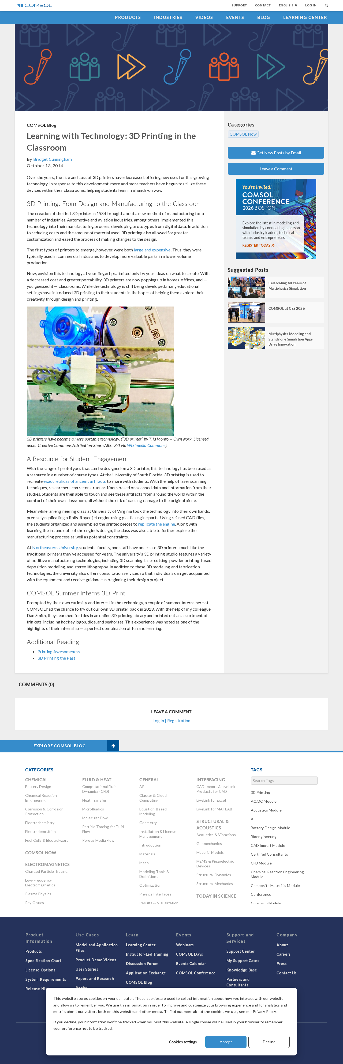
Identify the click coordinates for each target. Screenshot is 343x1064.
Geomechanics (209, 843)
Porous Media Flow (98, 840)
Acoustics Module (266, 810)
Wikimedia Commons (146, 445)
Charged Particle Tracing (46, 871)
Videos (204, 17)
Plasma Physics (38, 893)
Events (235, 17)
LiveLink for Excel (211, 800)
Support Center (240, 951)
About (282, 944)
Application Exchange (146, 972)
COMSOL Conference (196, 972)
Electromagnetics (47, 864)
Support (239, 5)
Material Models (210, 852)
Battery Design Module (270, 827)
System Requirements (45, 979)
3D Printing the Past (56, 657)
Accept (226, 1041)
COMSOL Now (243, 134)
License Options (40, 970)
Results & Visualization (158, 903)
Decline (269, 1041)
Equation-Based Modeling (153, 811)
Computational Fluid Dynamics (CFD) (99, 789)
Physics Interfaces (155, 894)
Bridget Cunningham (52, 159)
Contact (263, 5)
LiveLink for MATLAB (214, 809)
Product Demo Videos (96, 959)
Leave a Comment (276, 168)
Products (128, 17)
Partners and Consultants (238, 982)
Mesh (144, 862)
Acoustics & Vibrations (216, 834)
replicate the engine (156, 523)
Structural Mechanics (214, 883)
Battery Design (38, 786)
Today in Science (216, 896)
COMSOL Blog (42, 125)
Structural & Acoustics (212, 824)
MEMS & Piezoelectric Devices (215, 863)
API (142, 786)
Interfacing (210, 779)
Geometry (148, 822)
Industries (168, 17)
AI (253, 819)
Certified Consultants (269, 854)
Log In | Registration (171, 720)
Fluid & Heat (96, 779)
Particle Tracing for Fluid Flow (103, 829)
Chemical (36, 779)
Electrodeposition (40, 831)
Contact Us (287, 972)
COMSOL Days (189, 954)
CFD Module (261, 863)
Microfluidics (93, 809)
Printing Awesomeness (59, 651)
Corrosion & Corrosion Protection (44, 811)
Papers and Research (95, 978)
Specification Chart (43, 960)
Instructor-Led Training (147, 954)
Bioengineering (264, 836)
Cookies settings (183, 1041)
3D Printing (260, 792)
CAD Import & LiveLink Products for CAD (215, 789)
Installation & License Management (157, 834)
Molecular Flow (95, 818)
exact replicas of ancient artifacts (74, 481)
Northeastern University (54, 547)
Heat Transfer (94, 800)
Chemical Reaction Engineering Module (277, 874)
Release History (40, 988)
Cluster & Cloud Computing (153, 797)
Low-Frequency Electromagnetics (40, 882)
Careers (284, 954)
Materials (147, 854)
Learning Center (305, 17)
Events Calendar (191, 963)
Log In (311, 5)
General (149, 779)
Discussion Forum (142, 963)
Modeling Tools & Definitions (154, 874)
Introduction (150, 845)
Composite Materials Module (275, 885)
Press (282, 963)
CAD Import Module (268, 845)
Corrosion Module (266, 903)
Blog (263, 17)
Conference (261, 894)
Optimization (150, 885)
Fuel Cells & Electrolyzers (46, 840)
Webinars (185, 944)
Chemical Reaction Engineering (41, 797)
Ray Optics (34, 902)
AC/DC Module (264, 801)
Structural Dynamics (213, 874)
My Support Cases (242, 960)
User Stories (87, 969)
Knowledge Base (241, 970)
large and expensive (152, 249)
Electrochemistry (39, 822)
